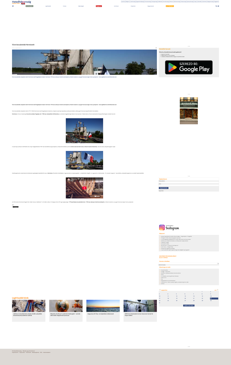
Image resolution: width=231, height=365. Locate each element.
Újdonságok (81, 6)
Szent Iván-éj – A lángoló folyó (167, 246)
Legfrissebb (48, 6)
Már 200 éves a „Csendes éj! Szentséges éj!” (169, 245)
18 (168, 298)
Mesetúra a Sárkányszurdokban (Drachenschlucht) (171, 273)
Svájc (195, 1)
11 (168, 296)
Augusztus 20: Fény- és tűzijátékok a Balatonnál (101, 314)
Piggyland (216, 1)
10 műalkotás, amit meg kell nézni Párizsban (169, 276)
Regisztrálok (161, 190)
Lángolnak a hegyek (165, 242)
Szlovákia (199, 1)
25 (168, 300)
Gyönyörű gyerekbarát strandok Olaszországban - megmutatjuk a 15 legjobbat (176, 236)
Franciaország (148, 1)
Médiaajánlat (35, 352)
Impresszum (15, 352)
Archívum (116, 6)
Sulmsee (162, 283)
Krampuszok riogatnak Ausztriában (168, 248)
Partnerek (28, 352)
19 (176, 298)
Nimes (162, 274)
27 (185, 300)
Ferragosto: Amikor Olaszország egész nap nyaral (170, 237)
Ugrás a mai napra (188, 305)
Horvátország (166, 1)
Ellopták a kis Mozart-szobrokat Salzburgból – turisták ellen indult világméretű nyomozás (65, 314)
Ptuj (162, 279)
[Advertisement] (84, 91)
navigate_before (160, 290)
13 (185, 296)
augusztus (164, 290)
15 (202, 296)
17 (159, 298)
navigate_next (218, 263)
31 (159, 302)
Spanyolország (190, 1)
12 (176, 296)
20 (185, 298)
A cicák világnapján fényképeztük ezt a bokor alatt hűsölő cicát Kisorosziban (176, 239)
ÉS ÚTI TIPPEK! (163, 257)
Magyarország (210, 1)
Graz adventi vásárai (165, 243)
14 (193, 296)
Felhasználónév (162, 181)
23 (211, 298)
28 (193, 300)
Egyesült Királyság (140, 1)
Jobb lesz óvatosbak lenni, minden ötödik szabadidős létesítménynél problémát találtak (27, 314)
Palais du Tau (163, 277)
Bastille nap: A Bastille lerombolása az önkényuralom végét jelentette (174, 240)
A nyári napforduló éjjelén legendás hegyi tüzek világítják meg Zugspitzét (175, 249)
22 (202, 298)
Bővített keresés (162, 265)
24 (159, 300)
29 (202, 300)
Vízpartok (133, 6)
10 (159, 296)
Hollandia (160, 1)
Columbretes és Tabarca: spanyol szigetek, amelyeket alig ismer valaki (174, 282)
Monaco (171, 1)
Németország (177, 1)
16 (211, 296)
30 (211, 300)
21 (193, 298)
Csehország (132, 1)
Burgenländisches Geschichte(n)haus (168, 280)
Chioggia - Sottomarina (165, 271)
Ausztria (123, 1)
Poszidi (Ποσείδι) (164, 270)
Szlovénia (204, 1)
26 (176, 300)
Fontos (64, 6)
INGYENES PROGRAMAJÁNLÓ (167, 256)
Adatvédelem (46, 352)
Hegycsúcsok (151, 6)
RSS (41, 352)
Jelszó (160, 183)
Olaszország (183, 1)
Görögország (154, 1)
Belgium (127, 1)
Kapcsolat (22, 352)
